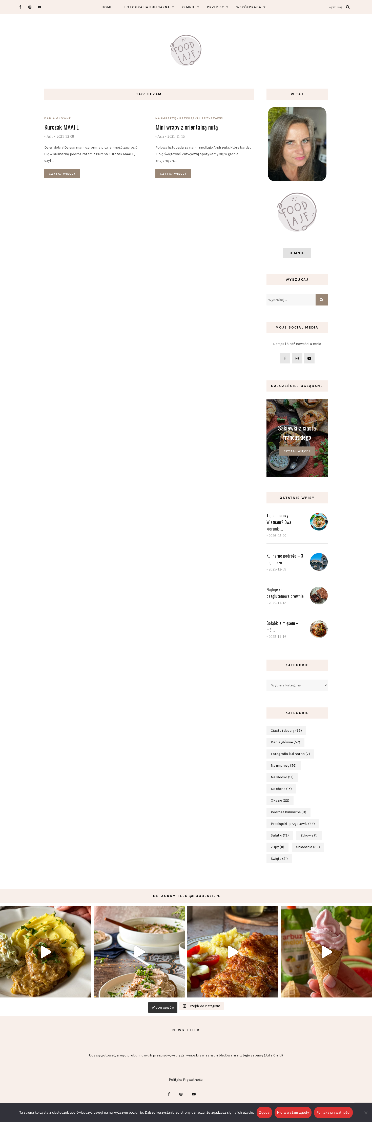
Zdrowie (309, 835)
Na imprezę (165, 118)
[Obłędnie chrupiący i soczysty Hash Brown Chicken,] (232, 951)
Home (107, 7)
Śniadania (308, 847)
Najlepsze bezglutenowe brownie (285, 592)
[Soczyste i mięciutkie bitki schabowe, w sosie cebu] (45, 951)
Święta (279, 858)
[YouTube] (39, 7)
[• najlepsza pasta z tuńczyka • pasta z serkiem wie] (139, 951)
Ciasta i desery (286, 730)
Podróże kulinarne (288, 812)
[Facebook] (20, 7)
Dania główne (57, 118)
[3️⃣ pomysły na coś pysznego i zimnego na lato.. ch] (326, 951)
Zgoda (264, 1112)
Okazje (280, 800)
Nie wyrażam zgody (293, 1112)
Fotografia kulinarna (147, 7)
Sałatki (280, 835)
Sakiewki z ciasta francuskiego (297, 432)
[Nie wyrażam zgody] (365, 1112)
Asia (50, 136)
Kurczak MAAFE (61, 126)
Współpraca (248, 7)
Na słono (281, 789)
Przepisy (215, 7)
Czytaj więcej (62, 173)
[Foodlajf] (186, 51)
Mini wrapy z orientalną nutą (186, 126)
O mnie (188, 7)
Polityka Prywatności (186, 1079)
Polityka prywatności (333, 1112)
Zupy (277, 847)
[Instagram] (30, 7)
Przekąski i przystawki (201, 118)
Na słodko (282, 777)
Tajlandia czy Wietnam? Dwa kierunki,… (278, 522)
